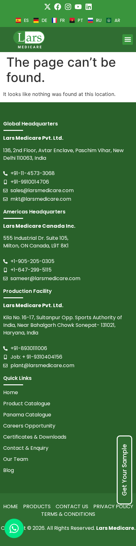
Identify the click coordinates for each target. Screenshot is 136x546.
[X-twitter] (47, 6)
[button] (127, 39)
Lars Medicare (115, 528)
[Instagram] (68, 6)
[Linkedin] (88, 6)
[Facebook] (57, 6)
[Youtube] (78, 6)
